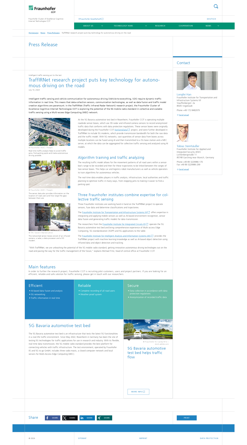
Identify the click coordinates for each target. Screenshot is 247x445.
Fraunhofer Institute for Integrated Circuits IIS (124, 224)
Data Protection (209, 438)
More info (137, 392)
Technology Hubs (123, 26)
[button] (52, 418)
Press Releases (53, 33)
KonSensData (121, 130)
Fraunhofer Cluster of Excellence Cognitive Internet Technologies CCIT (46, 20)
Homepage (33, 33)
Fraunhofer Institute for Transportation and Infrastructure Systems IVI (114, 212)
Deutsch (211, 19)
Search (215, 6)
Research (160, 26)
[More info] (148, 330)
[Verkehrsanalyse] (47, 132)
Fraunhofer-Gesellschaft (90, 19)
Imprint (143, 438)
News (208, 26)
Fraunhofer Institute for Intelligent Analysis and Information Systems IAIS (116, 236)
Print (186, 418)
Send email (184, 115)
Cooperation (186, 26)
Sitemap (82, 438)
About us (88, 26)
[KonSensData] (47, 217)
